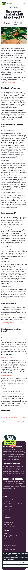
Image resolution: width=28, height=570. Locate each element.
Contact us (7, 533)
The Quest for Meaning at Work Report (14, 504)
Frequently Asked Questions (11, 536)
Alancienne (4, 335)
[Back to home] (10, 441)
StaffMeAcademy (6, 375)
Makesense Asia (8, 506)
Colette (3, 388)
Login (5, 520)
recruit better (12, 82)
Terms (5, 538)
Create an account (9, 522)
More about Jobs (8, 499)
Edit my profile (8, 524)
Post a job (7, 517)
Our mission (7, 501)
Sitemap (6, 547)
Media (5, 515)
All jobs (6, 513)
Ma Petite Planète (6, 358)
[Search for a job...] (20, 3)
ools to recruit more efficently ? (14, 422)
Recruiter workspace (9, 526)
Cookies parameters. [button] (8, 559)
